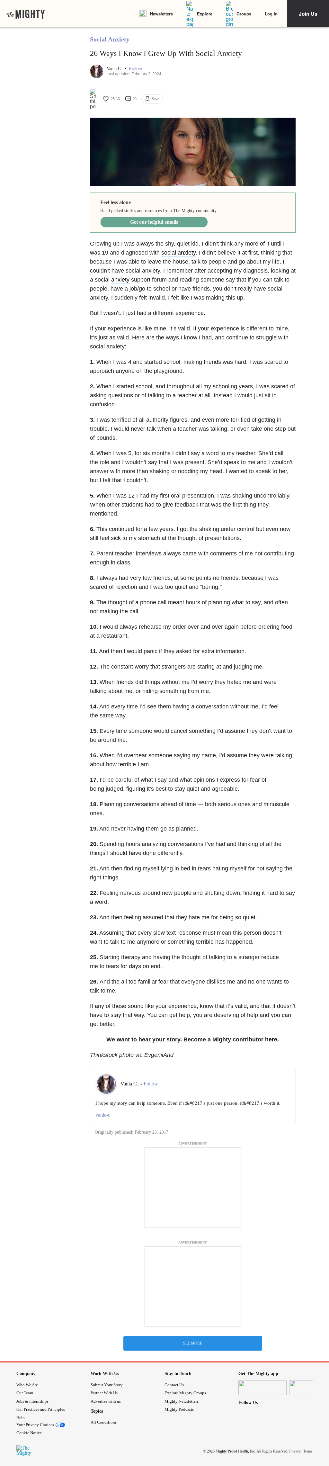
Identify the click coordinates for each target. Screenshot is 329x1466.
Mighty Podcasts (179, 1409)
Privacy (295, 1451)
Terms (308, 1451)
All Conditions (104, 1422)
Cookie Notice (29, 1432)
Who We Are (27, 1384)
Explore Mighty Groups (185, 1392)
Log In (271, 14)
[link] (25, 13)
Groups (243, 14)
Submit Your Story (107, 1384)
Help (20, 1417)
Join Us (308, 13)
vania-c (102, 1115)
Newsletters (161, 14)
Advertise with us (106, 1401)
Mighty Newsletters (181, 1401)
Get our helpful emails (154, 222)
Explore (204, 14)
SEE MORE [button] (192, 1343)
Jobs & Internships (32, 1401)
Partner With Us (104, 1392)
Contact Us (174, 1384)
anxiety (120, 279)
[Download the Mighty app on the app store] (262, 1388)
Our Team (24, 1392)
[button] (135, 68)
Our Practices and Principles (40, 1409)
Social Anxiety (109, 39)
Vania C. (115, 68)
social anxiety (178, 252)
